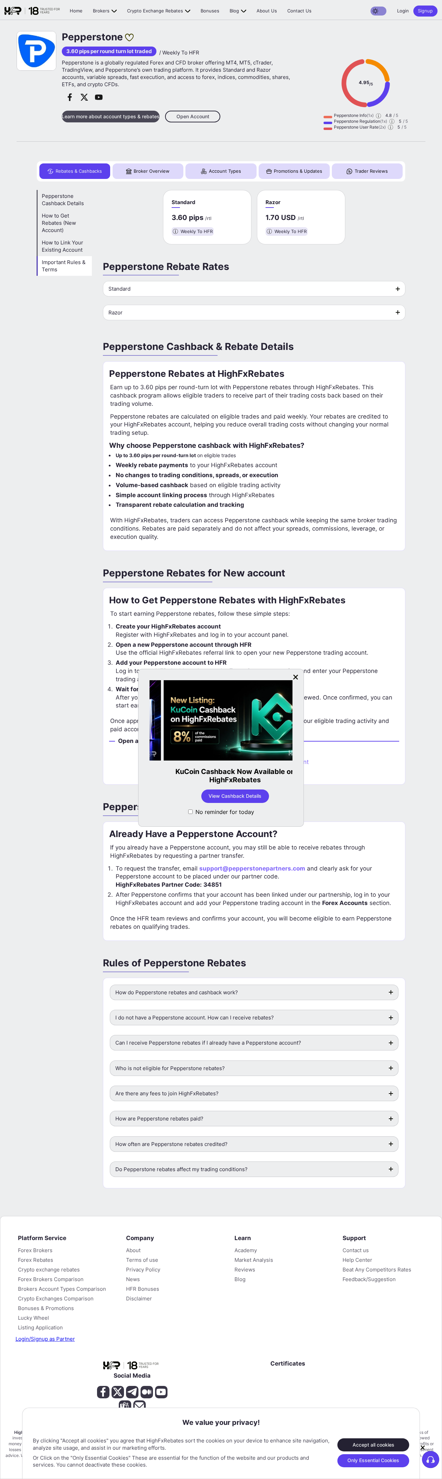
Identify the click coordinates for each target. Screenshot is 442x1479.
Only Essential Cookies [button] (373, 1460)
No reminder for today (224, 811)
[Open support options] (430, 1459)
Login (403, 10)
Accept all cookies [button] (373, 1444)
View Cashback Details (221, 796)
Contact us (299, 10)
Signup (425, 10)
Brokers (101, 10)
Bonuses (210, 10)
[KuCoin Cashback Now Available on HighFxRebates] (221, 721)
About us (267, 10)
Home (76, 10)
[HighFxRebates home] (32, 11)
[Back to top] (11, 1440)
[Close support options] (422, 1447)
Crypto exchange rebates (155, 10)
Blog (234, 10)
